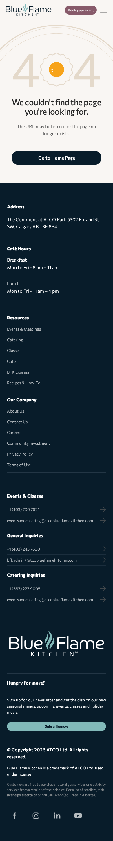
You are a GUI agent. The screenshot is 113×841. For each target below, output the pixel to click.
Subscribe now (56, 726)
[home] (28, 10)
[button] (103, 10)
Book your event (81, 10)
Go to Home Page (56, 157)
